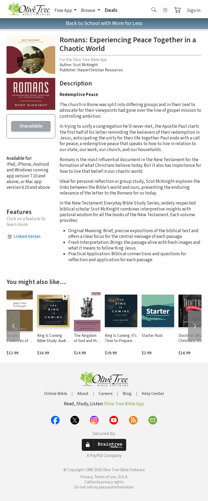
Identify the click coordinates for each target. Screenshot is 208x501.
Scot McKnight (85, 65)
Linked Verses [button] (27, 236)
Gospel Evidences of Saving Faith (17, 341)
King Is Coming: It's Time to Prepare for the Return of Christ (121, 343)
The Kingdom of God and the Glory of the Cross (86, 343)
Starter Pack (152, 336)
